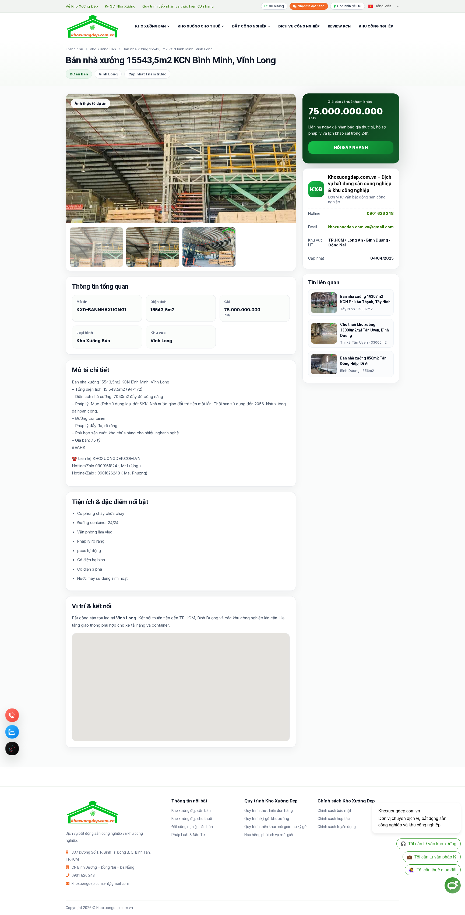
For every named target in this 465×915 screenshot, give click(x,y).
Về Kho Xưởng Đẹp (82, 6)
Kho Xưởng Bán (103, 49)
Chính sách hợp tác (334, 818)
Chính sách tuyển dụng (337, 827)
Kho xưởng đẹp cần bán (191, 810)
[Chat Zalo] (12, 732)
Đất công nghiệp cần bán (192, 827)
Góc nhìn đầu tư (349, 6)
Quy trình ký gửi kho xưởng (266, 818)
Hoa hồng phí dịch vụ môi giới (268, 835)
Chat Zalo (12, 731)
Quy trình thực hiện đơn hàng (268, 810)
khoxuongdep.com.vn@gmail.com (361, 227)
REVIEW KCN (339, 26)
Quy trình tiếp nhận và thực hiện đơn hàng (178, 6)
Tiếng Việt (382, 6)
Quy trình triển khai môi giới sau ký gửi (276, 827)
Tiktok (12, 748)
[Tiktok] (12, 748)
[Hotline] (12, 715)
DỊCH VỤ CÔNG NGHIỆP (299, 26)
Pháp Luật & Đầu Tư (188, 835)
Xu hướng (276, 6)
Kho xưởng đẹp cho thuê (191, 818)
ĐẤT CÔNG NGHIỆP (249, 26)
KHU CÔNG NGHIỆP (376, 26)
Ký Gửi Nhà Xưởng (120, 6)
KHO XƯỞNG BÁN (150, 26)
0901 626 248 (380, 213)
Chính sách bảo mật (334, 810)
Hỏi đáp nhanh (351, 147)
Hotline (12, 715)
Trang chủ (74, 49)
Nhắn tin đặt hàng (311, 6)
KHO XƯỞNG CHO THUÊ (199, 26)
